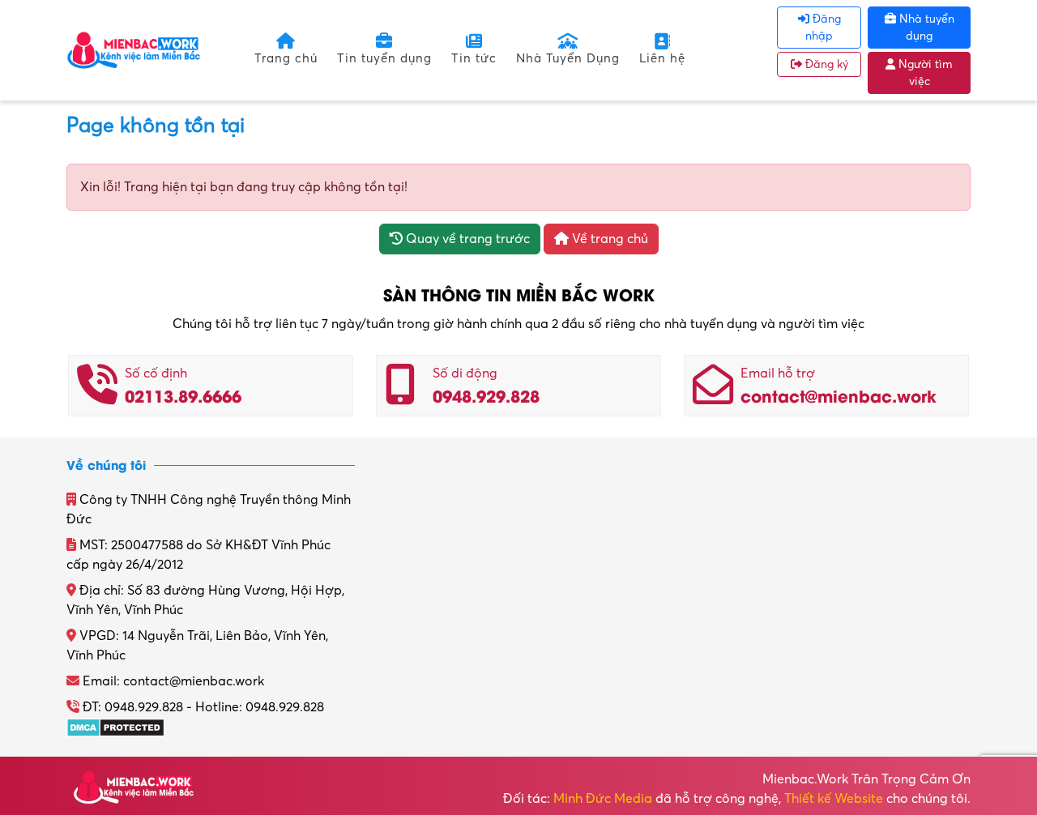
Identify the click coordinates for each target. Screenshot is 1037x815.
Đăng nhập (823, 27)
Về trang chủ (608, 239)
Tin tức (474, 58)
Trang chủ (286, 58)
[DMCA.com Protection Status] (115, 726)
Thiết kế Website (833, 799)
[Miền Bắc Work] (133, 49)
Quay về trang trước (466, 239)
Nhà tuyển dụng (925, 27)
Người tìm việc (924, 72)
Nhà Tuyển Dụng (568, 58)
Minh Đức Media (602, 799)
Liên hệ (662, 58)
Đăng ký (825, 64)
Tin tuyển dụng (384, 58)
